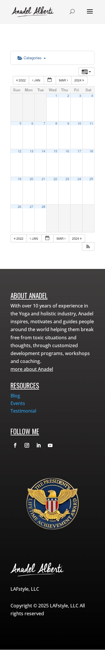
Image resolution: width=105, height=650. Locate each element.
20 (31, 179)
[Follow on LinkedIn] (38, 445)
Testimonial (23, 411)
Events (17, 403)
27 (31, 206)
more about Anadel (31, 369)
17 (79, 151)
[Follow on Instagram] (27, 445)
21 (43, 179)
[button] (88, 247)
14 (43, 151)
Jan (37, 80)
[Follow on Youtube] (50, 445)
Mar (63, 80)
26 (19, 206)
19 (19, 179)
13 (31, 151)
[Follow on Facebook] (15, 445)
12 (19, 151)
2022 (22, 80)
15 (55, 151)
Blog (15, 395)
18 (91, 151)
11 (91, 123)
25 (91, 179)
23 (67, 179)
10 (79, 123)
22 (55, 179)
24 (79, 179)
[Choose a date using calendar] (50, 80)
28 (43, 206)
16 (67, 151)
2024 (78, 80)
